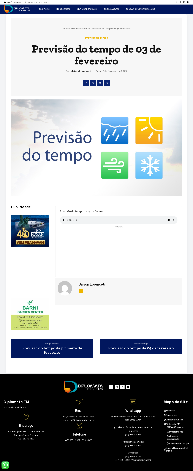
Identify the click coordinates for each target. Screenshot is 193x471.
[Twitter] (184, 2)
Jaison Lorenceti (81, 71)
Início (65, 28)
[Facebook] (177, 2)
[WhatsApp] (107, 83)
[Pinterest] (100, 83)
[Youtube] (187, 2)
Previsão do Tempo (80, 28)
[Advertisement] (33, 272)
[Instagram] (180, 2)
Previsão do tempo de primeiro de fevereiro (52, 350)
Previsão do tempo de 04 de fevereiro (141, 348)
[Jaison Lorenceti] (67, 288)
